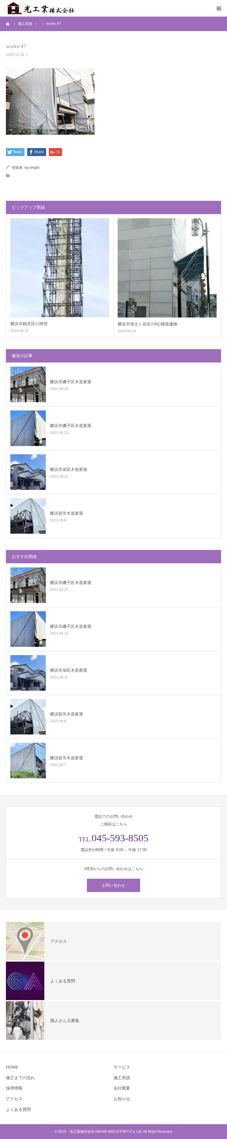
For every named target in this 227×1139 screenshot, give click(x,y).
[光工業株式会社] (41, 8)
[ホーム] (8, 23)
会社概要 (122, 1088)
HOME (12, 1067)
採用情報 (14, 1088)
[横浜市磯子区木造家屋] (28, 384)
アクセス (14, 1098)
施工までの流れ (20, 1077)
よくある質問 (18, 1109)
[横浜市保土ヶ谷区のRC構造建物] (167, 267)
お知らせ (122, 1098)
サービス (122, 1067)
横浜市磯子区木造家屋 (70, 381)
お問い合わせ (113, 885)
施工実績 (122, 1077)
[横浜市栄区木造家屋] (28, 472)
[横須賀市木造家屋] (28, 516)
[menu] (218, 8)
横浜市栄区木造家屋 (68, 469)
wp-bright (31, 168)
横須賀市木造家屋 (66, 513)
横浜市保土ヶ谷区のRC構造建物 (147, 324)
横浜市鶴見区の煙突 (29, 323)
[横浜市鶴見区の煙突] (59, 267)
